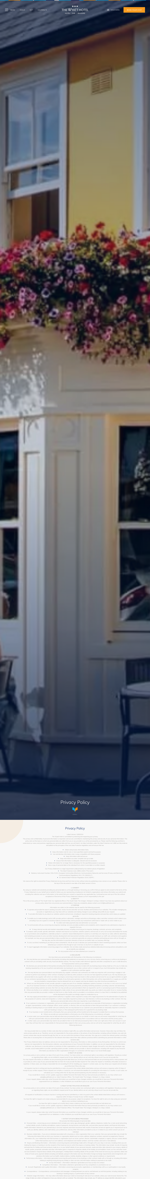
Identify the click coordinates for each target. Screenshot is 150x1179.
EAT (31, 10)
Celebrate (42, 10)
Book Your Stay (134, 10)
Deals (22, 10)
